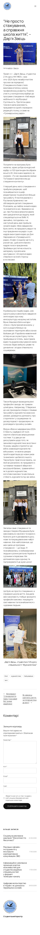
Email (5, 776)
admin (10, 68)
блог (6, 676)
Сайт (5, 786)
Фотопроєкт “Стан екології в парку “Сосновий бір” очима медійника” (10, 699)
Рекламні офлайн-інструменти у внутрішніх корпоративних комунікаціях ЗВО (11, 851)
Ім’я (5, 766)
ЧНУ (6, 680)
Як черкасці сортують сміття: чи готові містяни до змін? (30, 699)
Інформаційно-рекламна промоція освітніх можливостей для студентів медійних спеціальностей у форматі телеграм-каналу (15, 870)
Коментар (7, 740)
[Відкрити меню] (35, 6)
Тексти (16, 68)
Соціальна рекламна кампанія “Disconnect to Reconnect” (14, 838)
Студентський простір (12, 916)
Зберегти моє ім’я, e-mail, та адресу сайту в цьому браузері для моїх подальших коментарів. (18, 798)
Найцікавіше (28, 676)
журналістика (16, 676)
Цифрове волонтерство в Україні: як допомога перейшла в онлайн (14, 885)
